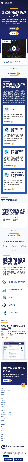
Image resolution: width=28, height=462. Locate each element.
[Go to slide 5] (17, 230)
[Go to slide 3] (14, 68)
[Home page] (6, 3)
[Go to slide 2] (13, 68)
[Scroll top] (23, 385)
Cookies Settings (8, 459)
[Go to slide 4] (16, 68)
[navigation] (25, 3)
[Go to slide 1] (11, 68)
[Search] (17, 2)
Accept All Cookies (18, 459)
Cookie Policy (5, 456)
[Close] (25, 453)
